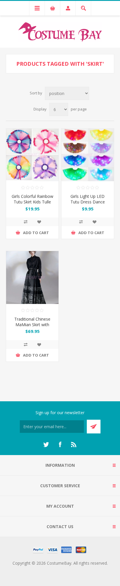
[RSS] (74, 444)
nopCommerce (72, 570)
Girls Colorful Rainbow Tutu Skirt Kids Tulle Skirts (32, 201)
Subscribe (93, 426)
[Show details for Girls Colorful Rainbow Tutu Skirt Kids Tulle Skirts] (32, 155)
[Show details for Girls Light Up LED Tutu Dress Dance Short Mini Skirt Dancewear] (87, 155)
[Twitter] (46, 444)
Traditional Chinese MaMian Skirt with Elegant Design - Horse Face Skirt (32, 327)
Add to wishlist (39, 221)
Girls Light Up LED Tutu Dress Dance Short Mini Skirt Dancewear (87, 204)
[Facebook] (60, 444)
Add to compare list (25, 221)
